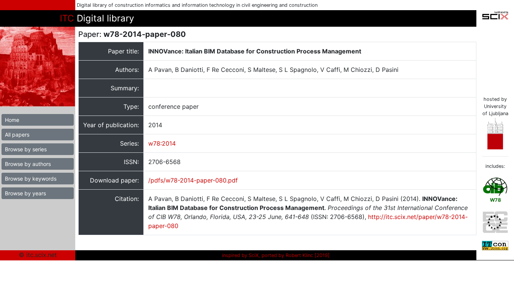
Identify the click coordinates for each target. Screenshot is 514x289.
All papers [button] (17, 134)
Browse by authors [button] (28, 164)
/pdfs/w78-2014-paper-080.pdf (193, 180)
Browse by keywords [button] (30, 178)
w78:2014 (162, 143)
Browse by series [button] (26, 149)
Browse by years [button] (25, 193)
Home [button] (12, 120)
